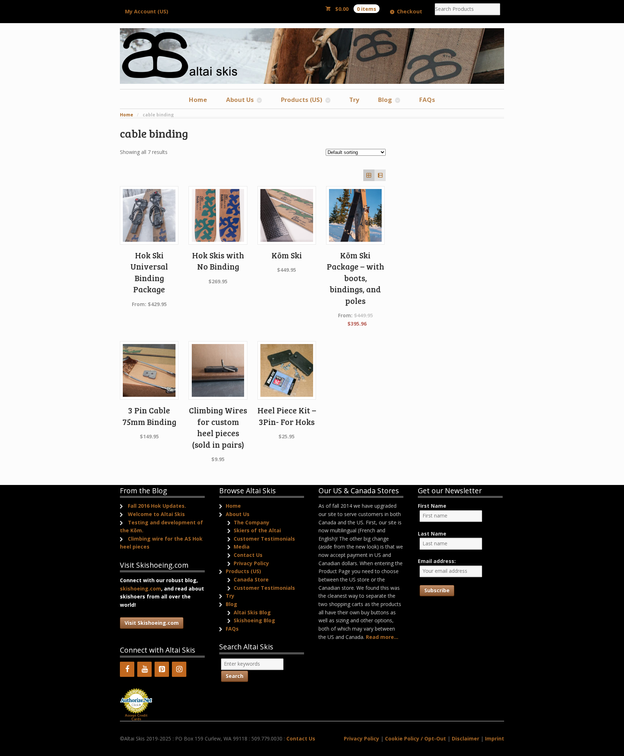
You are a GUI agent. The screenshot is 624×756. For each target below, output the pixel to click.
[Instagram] (179, 669)
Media (242, 546)
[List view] (380, 175)
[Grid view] (368, 175)
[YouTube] (144, 669)
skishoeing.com (140, 588)
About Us (240, 99)
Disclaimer (465, 738)
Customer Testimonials (264, 538)
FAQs (427, 99)
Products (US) (301, 99)
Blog (385, 99)
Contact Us (248, 554)
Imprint (494, 738)
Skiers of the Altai (257, 530)
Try (354, 99)
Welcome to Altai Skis (156, 514)
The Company (251, 522)
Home (198, 99)
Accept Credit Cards (136, 717)
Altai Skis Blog (252, 612)
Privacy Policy (251, 563)
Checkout (409, 11)
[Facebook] (127, 669)
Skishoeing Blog (254, 620)
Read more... (382, 636)
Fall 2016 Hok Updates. (157, 505)
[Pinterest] (162, 669)
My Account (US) (146, 11)
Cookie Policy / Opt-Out (415, 738)
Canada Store (251, 579)
